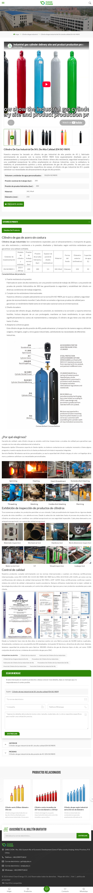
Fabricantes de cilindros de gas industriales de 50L (19, 662)
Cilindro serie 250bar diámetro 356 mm (16, 808)
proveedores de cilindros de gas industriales (45, 659)
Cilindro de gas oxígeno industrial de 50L (16, 659)
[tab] (12, 230)
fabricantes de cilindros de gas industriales (52, 655)
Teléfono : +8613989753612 (15, 857)
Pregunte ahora (15, 204)
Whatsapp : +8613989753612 (16, 870)
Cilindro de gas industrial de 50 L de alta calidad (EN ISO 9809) (35, 692)
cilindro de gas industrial (28, 655)
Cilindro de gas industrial (30, 34)
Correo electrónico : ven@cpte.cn (17, 866)
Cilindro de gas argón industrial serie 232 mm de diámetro (76, 808)
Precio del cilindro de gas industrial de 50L (43, 666)
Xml (72, 876)
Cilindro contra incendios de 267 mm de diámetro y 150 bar (46, 808)
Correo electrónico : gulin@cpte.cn (18, 861)
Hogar (17, 34)
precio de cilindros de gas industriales (15, 666)
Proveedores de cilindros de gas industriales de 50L (53, 662)
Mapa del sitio (63, 876)
